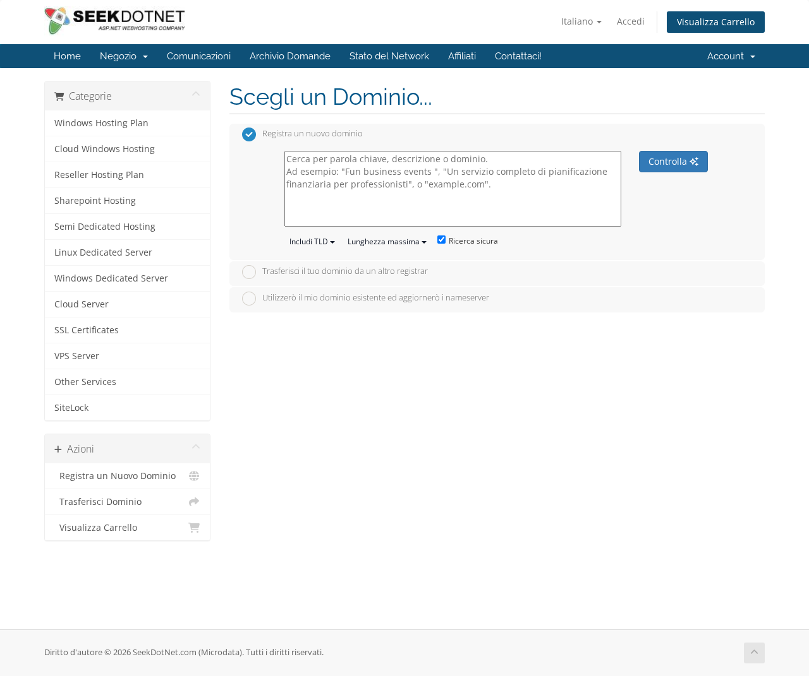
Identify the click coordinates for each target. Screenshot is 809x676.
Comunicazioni (199, 56)
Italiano (578, 21)
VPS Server (76, 356)
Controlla (669, 161)
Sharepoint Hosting (95, 200)
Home (67, 56)
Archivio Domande (290, 56)
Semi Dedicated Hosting (104, 226)
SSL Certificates (86, 330)
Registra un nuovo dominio (312, 133)
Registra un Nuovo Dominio (115, 476)
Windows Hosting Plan (101, 123)
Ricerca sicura (473, 240)
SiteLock (71, 407)
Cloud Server (81, 304)
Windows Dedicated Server (111, 278)
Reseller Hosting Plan (99, 175)
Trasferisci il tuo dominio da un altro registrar (345, 271)
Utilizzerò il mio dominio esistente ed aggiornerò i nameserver (375, 297)
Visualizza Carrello (716, 22)
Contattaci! (518, 56)
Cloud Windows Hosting (104, 149)
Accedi (631, 21)
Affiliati (462, 56)
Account (728, 56)
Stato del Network (389, 56)
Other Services (85, 382)
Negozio (121, 56)
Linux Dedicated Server (103, 252)
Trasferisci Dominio (98, 501)
